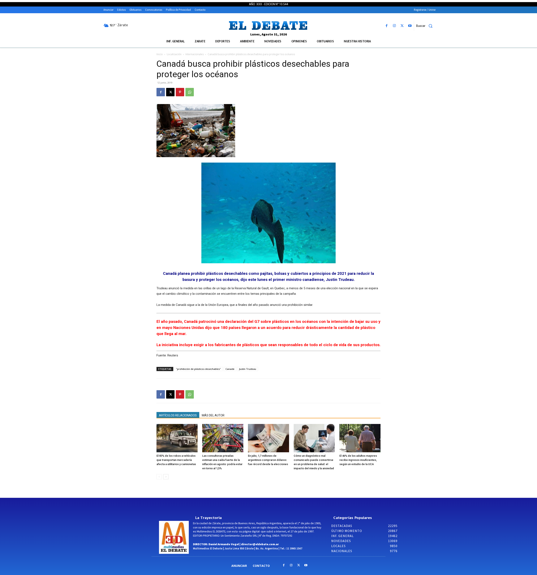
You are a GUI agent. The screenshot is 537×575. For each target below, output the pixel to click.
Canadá (229, 368)
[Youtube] (410, 26)
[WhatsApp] (189, 92)
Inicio (159, 54)
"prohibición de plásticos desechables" (198, 368)
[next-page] (165, 476)
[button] (425, 26)
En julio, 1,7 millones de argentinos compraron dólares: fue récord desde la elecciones (268, 460)
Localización (174, 54)
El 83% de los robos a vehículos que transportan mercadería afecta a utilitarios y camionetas (176, 460)
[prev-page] (159, 476)
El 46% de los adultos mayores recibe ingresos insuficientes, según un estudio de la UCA (358, 460)
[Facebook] (386, 26)
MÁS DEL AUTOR (213, 415)
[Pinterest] (180, 92)
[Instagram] (394, 26)
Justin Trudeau (247, 368)
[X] (402, 26)
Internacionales (194, 54)
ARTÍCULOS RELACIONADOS (178, 415)
